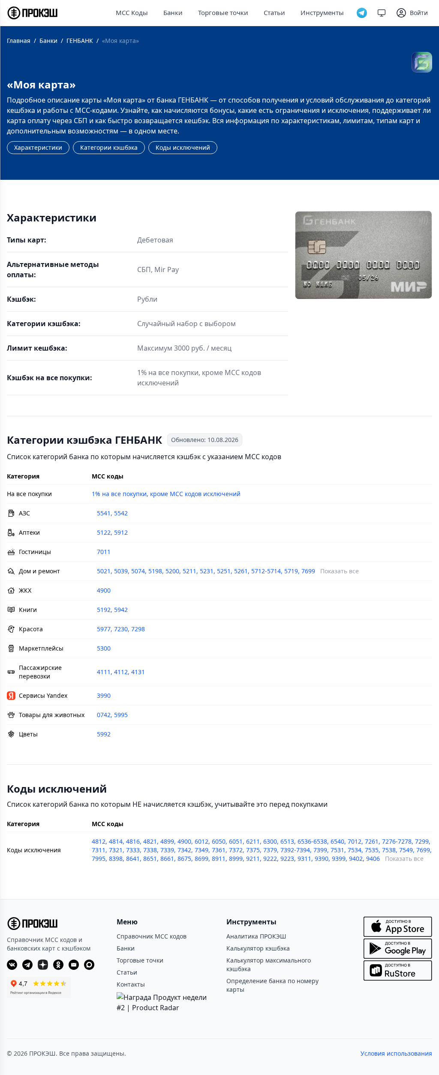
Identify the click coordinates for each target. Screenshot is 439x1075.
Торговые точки (223, 12)
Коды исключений (183, 147)
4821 (150, 841)
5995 (121, 715)
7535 (372, 850)
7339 (167, 850)
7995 (98, 858)
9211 (253, 858)
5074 (138, 571)
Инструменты (322, 12)
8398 (116, 858)
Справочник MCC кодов (151, 936)
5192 (104, 610)
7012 (354, 841)
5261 (241, 571)
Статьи (274, 12)
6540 (337, 841)
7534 (354, 850)
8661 (167, 858)
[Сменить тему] (381, 12)
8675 (184, 858)
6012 (201, 841)
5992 (104, 734)
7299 (422, 841)
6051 (236, 841)
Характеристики (38, 147)
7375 (253, 850)
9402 (356, 858)
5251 (224, 571)
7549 (406, 850)
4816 (133, 841)
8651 (150, 858)
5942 (121, 610)
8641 (133, 858)
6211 (253, 841)
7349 (201, 850)
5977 (104, 629)
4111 (104, 672)
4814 (116, 841)
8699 (201, 858)
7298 (138, 629)
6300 (270, 841)
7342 (184, 850)
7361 (219, 850)
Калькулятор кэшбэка (258, 948)
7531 (337, 850)
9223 (287, 858)
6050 (219, 841)
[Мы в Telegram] (361, 12)
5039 (121, 571)
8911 (219, 858)
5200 (172, 571)
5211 (189, 571)
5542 (121, 513)
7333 (133, 850)
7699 (308, 571)
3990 (104, 695)
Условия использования (396, 1053)
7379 (270, 850)
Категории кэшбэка (109, 147)
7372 (236, 850)
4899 (167, 841)
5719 (291, 571)
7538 (389, 850)
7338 (150, 850)
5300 (104, 648)
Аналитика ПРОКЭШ (256, 936)
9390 (321, 858)
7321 (116, 850)
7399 (320, 850)
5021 (104, 571)
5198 (155, 571)
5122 (104, 532)
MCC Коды (132, 12)
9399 (339, 858)
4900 (104, 590)
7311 (98, 850)
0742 (104, 715)
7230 (121, 629)
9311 (304, 858)
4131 (138, 672)
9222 (270, 858)
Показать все (339, 571)
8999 (236, 858)
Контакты (131, 984)
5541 (104, 513)
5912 (121, 532)
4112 (121, 672)
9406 (373, 858)
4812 (98, 841)
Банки (173, 12)
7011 (104, 552)
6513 (287, 841)
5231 (206, 571)
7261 (372, 841)
